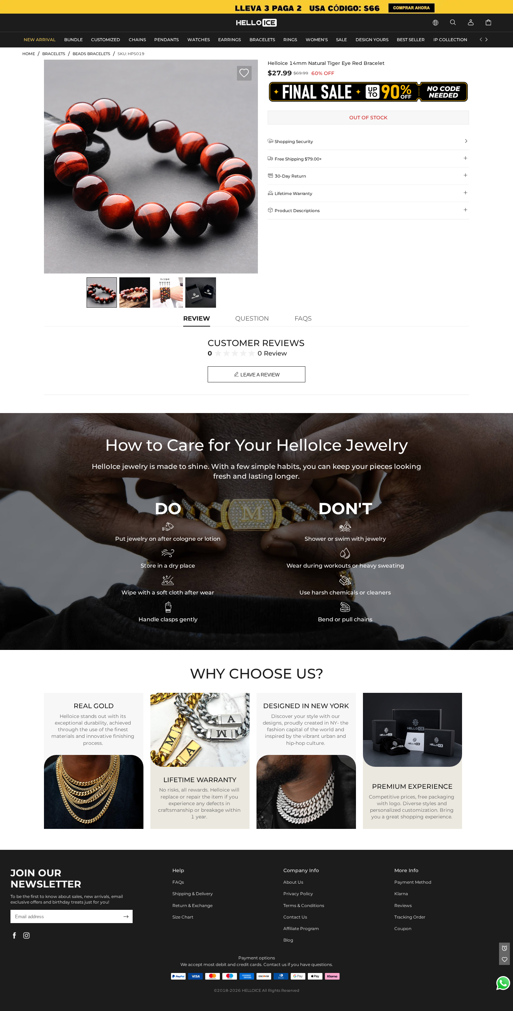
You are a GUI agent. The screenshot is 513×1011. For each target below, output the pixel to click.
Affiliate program (301, 928)
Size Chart (182, 917)
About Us (293, 882)
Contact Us (295, 917)
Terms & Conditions (303, 905)
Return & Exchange (192, 905)
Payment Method (412, 882)
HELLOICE (251, 990)
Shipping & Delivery (192, 893)
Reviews (403, 905)
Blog (288, 940)
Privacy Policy (298, 893)
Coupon (402, 928)
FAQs (178, 882)
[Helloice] (256, 7)
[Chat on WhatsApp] (503, 983)
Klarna (401, 893)
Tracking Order (409, 917)
